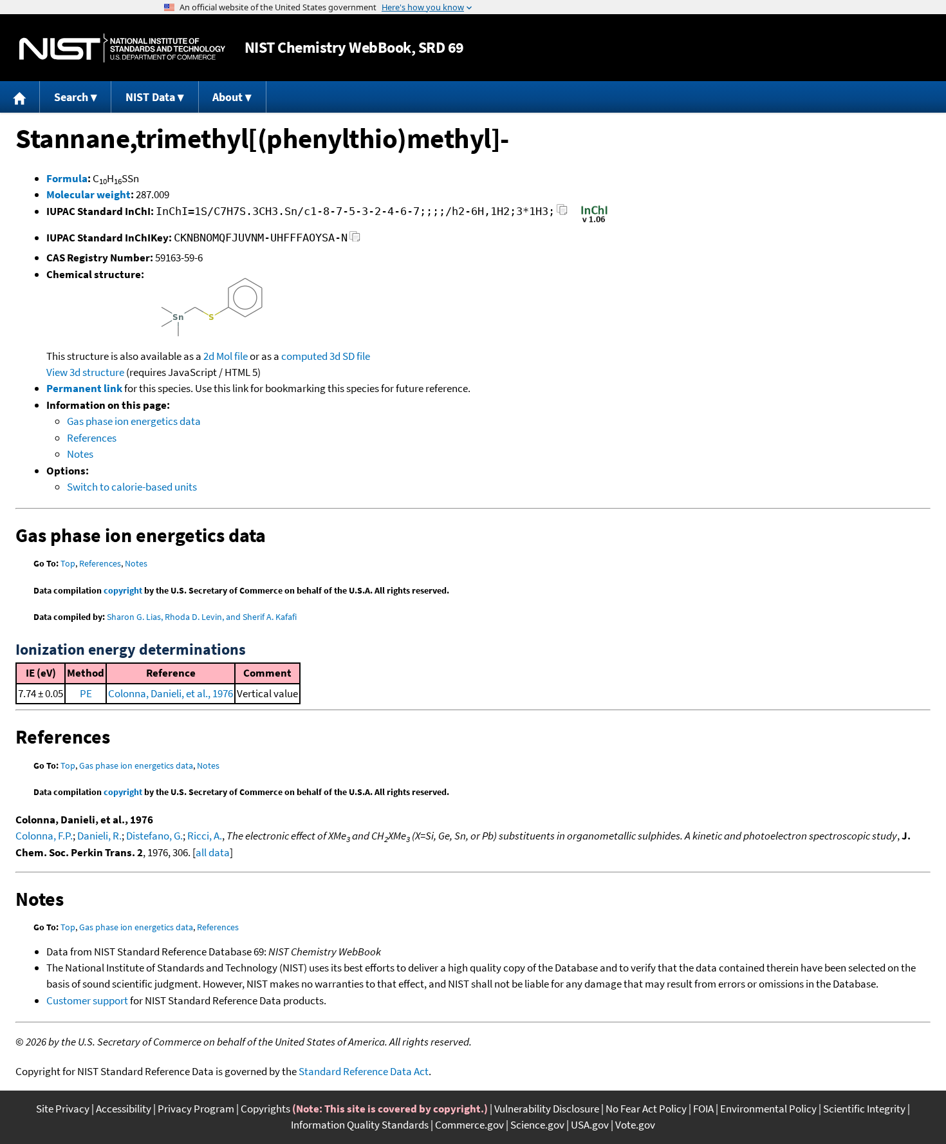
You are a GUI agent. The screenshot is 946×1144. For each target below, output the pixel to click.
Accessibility (123, 1109)
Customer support (87, 1000)
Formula (67, 178)
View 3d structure (85, 372)
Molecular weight (88, 194)
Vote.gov (635, 1125)
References (91, 438)
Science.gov (537, 1125)
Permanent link (84, 388)
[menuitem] (20, 97)
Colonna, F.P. (44, 836)
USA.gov (590, 1125)
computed (304, 356)
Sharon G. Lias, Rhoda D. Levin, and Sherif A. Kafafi (202, 617)
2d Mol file (225, 356)
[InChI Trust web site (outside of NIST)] (594, 221)
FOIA (703, 1109)
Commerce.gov (469, 1125)
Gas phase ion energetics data (134, 421)
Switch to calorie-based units (132, 487)
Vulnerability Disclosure (546, 1109)
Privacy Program (196, 1109)
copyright (123, 590)
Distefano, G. (154, 836)
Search (71, 96)
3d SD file (349, 356)
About (227, 96)
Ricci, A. (204, 836)
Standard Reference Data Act (364, 1071)
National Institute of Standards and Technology (122, 47)
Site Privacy (62, 1109)
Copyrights (265, 1109)
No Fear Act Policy (646, 1109)
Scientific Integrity (864, 1109)
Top (67, 563)
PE (86, 693)
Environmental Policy (768, 1109)
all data (213, 852)
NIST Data (150, 96)
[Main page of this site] (20, 97)
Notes (80, 454)
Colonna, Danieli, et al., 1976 (170, 693)
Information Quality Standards (360, 1125)
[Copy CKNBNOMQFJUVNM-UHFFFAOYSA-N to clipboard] (354, 240)
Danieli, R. (99, 836)
